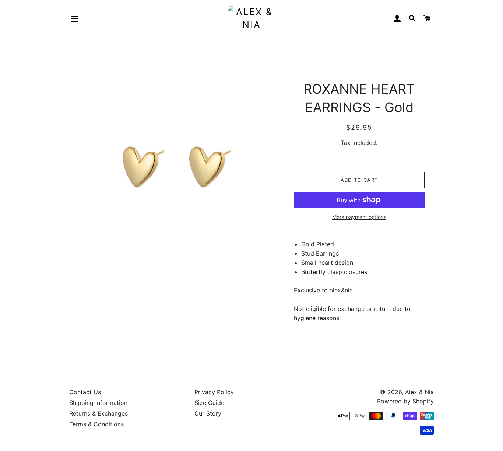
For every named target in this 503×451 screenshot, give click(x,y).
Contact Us (85, 392)
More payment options (359, 217)
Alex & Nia (419, 392)
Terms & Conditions (96, 424)
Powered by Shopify (405, 401)
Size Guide (209, 402)
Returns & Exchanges (98, 413)
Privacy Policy (214, 392)
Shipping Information (98, 402)
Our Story (207, 413)
